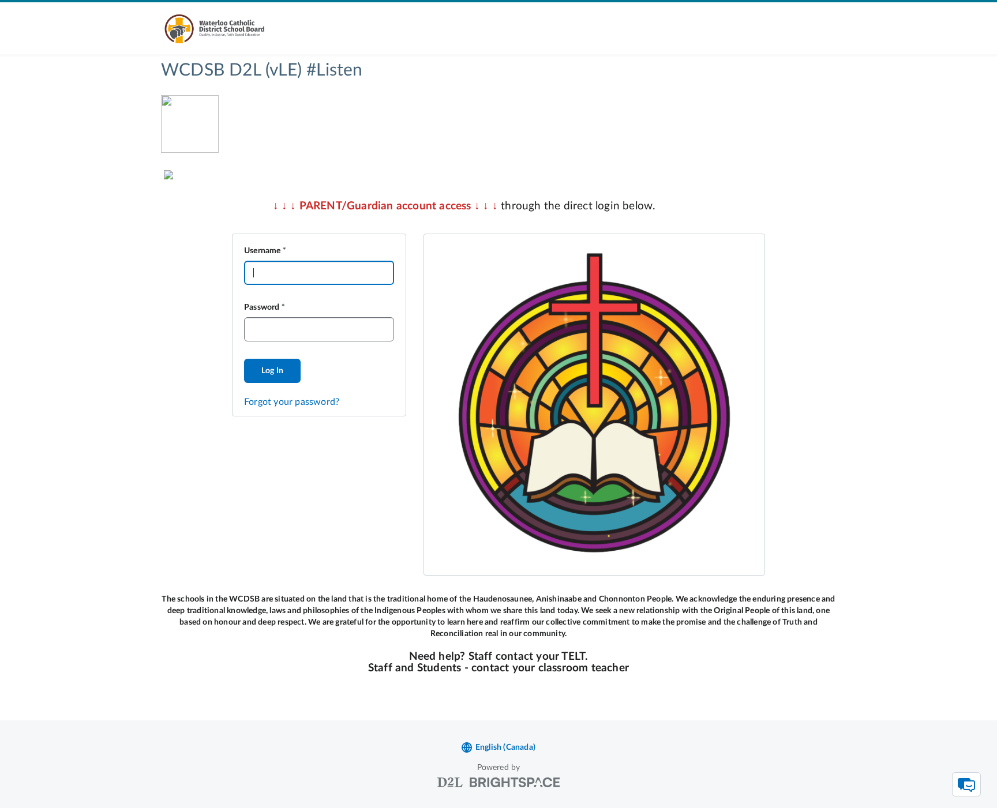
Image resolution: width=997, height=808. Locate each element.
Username (262, 251)
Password (262, 307)
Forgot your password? (291, 402)
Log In (272, 371)
